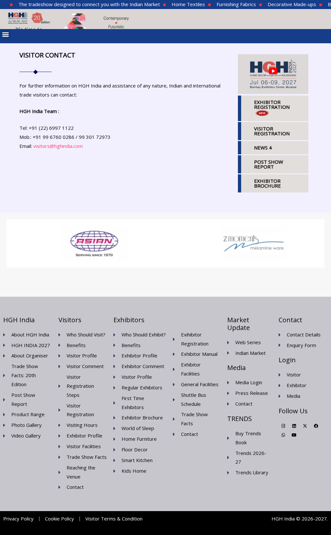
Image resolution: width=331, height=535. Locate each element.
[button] (5, 34)
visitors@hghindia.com (58, 146)
